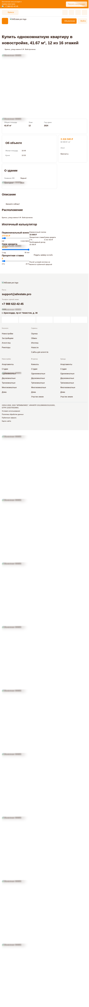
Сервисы (34, 328)
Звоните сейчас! (13, 204)
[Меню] (5, 21)
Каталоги (5, 328)
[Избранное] (65, 12)
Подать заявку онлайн (43, 255)
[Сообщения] (78, 12)
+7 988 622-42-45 (11, 6)
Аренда (63, 359)
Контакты (65, 154)
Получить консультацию (76, 4)
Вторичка (34, 359)
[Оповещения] (84, 12)
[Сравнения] (71, 12)
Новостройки (6, 359)
